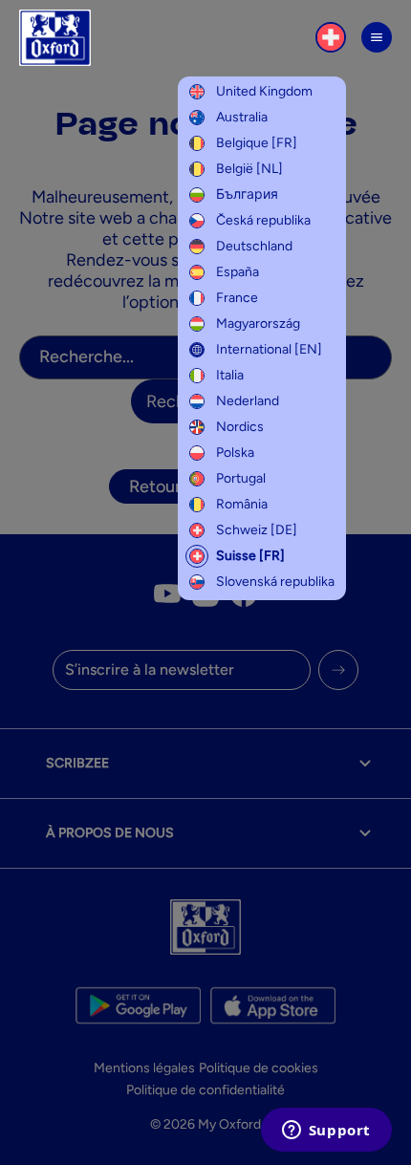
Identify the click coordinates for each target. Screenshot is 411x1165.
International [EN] (269, 349)
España (237, 272)
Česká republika (263, 220)
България (247, 194)
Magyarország (258, 323)
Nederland (247, 401)
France (237, 298)
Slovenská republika (275, 581)
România (242, 504)
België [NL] (249, 169)
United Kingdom (264, 91)
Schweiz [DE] (256, 530)
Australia (242, 117)
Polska (235, 452)
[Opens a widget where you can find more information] (326, 1131)
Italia (230, 375)
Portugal (241, 478)
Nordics (240, 427)
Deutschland (254, 246)
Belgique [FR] (256, 143)
